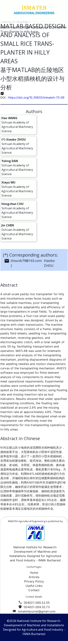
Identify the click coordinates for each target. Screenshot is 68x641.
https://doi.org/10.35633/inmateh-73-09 (36, 97)
